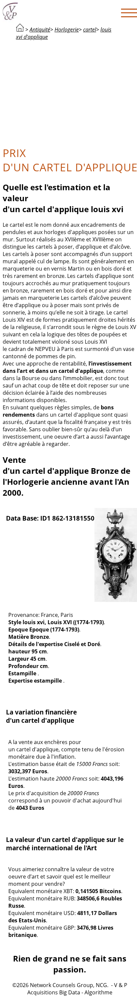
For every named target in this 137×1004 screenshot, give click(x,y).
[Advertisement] (70, 92)
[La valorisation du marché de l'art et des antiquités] (20, 29)
